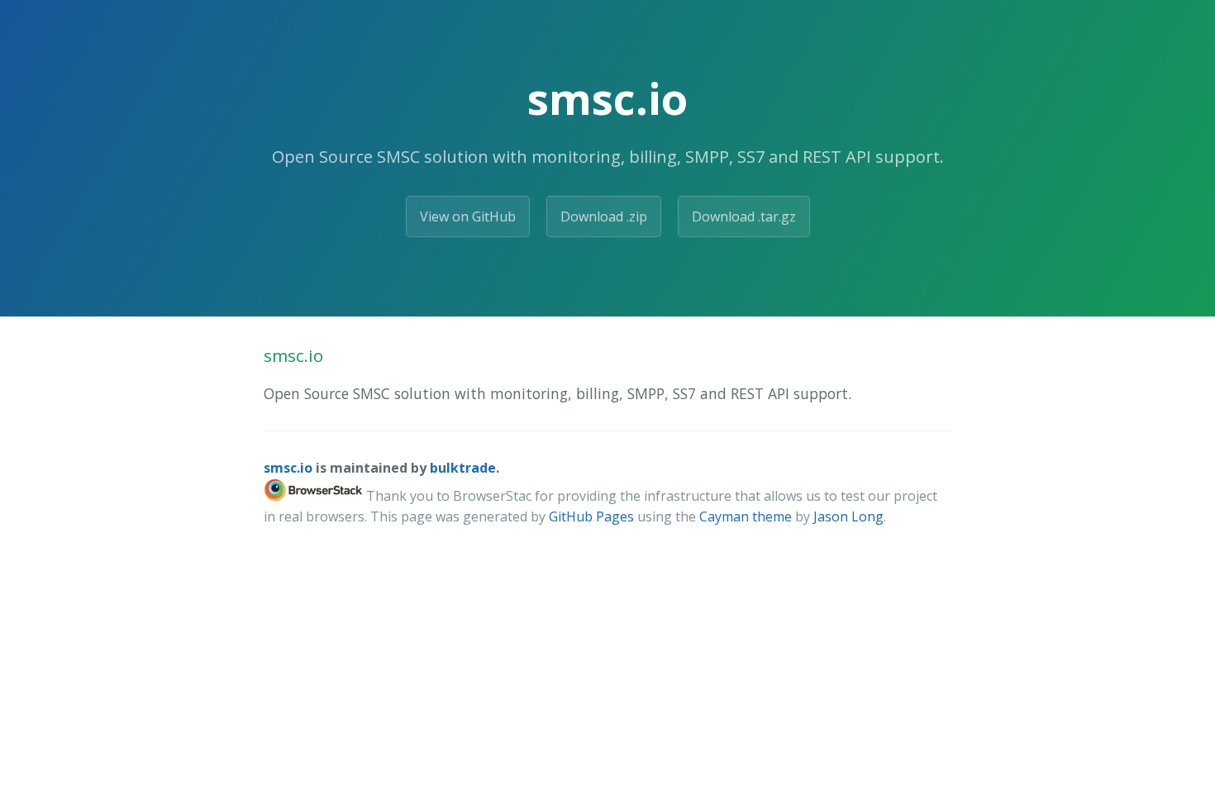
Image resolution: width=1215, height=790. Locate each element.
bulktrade (463, 468)
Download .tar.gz (744, 216)
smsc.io (288, 468)
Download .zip (603, 216)
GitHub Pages (591, 516)
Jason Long (848, 516)
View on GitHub (468, 216)
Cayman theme (745, 516)
